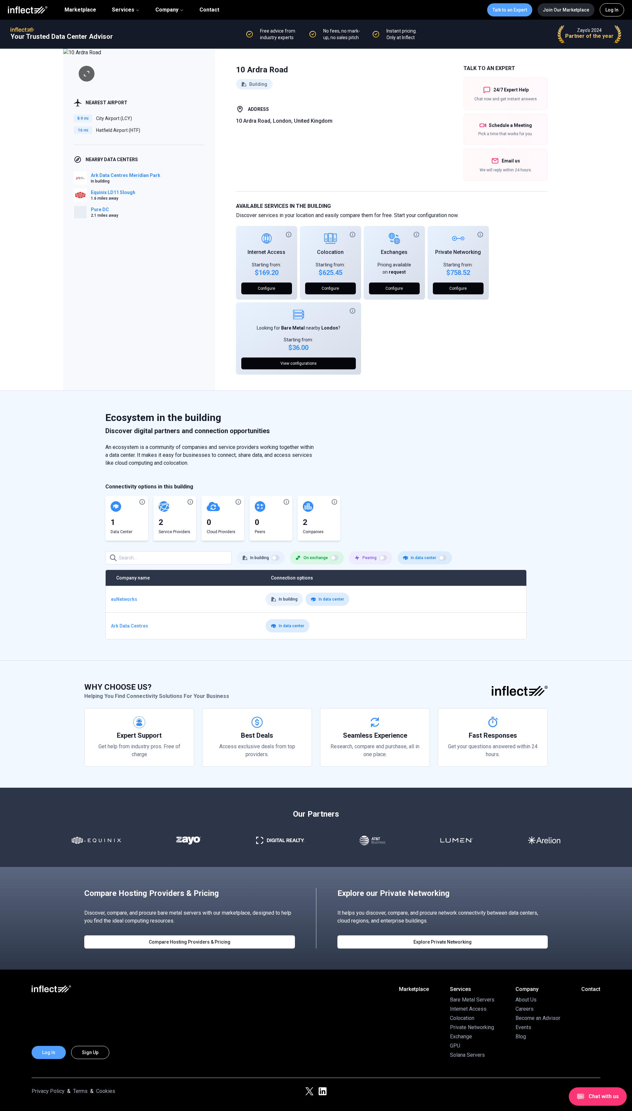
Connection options (292, 577)
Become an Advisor (537, 1018)
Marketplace (80, 9)
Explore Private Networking (442, 942)
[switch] (275, 557)
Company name (133, 577)
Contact (209, 9)
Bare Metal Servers (472, 1000)
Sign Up (90, 1052)
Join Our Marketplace (566, 9)
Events (523, 1027)
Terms (80, 1091)
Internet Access (266, 252)
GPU (455, 1046)
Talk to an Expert (509, 9)
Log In (612, 9)
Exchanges (394, 252)
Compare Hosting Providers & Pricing (189, 942)
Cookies (105, 1091)
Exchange (461, 1036)
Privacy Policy (48, 1091)
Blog (520, 1036)
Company (166, 10)
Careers (524, 1009)
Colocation (330, 252)
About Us (526, 1000)
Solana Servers (467, 1055)
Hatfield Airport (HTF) (118, 130)
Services (123, 10)
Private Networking (458, 252)
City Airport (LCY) (114, 118)
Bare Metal (293, 328)
